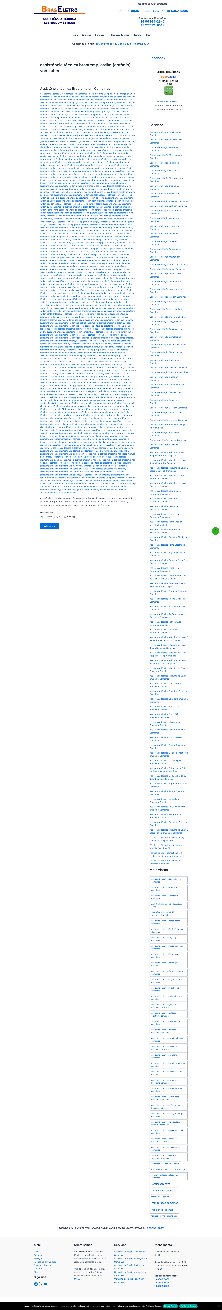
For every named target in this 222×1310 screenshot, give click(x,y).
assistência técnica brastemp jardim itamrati (66, 224)
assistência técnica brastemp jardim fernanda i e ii (78, 207)
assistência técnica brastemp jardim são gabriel (63, 323)
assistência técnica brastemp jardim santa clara (94, 296)
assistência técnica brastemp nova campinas (98, 340)
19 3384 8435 (152, 11)
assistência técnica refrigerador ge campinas (167, 1115)
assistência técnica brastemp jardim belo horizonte (75, 162)
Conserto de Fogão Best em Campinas (168, 407)
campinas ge (179, 1169)
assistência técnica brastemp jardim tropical (61, 335)
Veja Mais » (49, 527)
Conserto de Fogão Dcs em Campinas (168, 367)
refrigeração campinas (165, 1202)
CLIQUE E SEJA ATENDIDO (169, 101)
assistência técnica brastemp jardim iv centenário (108, 227)
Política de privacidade (45, 1262)
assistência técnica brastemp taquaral (103, 406)
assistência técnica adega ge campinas (164, 888)
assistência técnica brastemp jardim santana (84, 311)
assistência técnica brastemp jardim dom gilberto (80, 200)
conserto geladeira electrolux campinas (164, 1176)
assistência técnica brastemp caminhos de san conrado (85, 105)
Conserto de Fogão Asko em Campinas (169, 420)
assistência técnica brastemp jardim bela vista (72, 159)
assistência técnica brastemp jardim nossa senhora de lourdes (70, 260)
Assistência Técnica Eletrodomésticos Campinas (63, 93)
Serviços (38, 1258)
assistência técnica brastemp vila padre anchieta (63, 453)
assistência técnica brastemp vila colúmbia (90, 421)
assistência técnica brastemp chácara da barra (90, 114)
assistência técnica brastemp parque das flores (73, 358)
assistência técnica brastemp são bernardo (81, 403)
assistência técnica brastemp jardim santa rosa (83, 308)
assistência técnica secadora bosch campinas (167, 1131)
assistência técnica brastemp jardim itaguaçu (76, 221)
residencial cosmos (108, 489)
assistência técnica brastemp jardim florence (81, 209)
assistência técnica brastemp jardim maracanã (89, 236)
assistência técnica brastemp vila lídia (87, 442)
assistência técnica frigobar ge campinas (165, 989)
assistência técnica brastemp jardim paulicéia (84, 278)
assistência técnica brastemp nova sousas (90, 343)
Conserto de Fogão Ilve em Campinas (168, 297)
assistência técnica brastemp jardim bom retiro (85, 165)
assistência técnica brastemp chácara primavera (95, 117)
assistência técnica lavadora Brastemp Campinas (96, 480)
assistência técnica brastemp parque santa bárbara (104, 379)
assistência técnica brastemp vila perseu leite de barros (79, 456)
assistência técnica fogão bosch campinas (165, 922)
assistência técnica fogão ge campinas (164, 939)
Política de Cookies (188, 1306)
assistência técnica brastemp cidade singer (97, 123)
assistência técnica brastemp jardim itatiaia (111, 224)
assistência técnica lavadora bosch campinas (167, 1039)
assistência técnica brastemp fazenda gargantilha (78, 138)
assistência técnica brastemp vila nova (114, 448)
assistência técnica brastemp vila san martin (105, 465)
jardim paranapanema (87, 489)
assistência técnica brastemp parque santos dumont (65, 382)
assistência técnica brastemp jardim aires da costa (68, 147)
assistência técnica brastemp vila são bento (61, 471)
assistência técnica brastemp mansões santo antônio (107, 337)
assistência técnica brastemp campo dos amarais (85, 108)
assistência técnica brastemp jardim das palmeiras (78, 195)
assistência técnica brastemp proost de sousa (68, 397)
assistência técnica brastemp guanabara (69, 141)
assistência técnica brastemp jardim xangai (105, 335)
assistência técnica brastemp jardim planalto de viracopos (84, 284)
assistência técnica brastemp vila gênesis (70, 430)
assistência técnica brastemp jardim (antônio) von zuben (67, 144)
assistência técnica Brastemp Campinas (164, 897)
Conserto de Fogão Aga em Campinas (168, 440)
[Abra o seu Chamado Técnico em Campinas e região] (169, 82)
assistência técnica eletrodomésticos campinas (166, 905)
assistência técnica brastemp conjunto (96, 126)
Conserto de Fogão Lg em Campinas (167, 269)
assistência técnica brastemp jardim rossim (93, 293)
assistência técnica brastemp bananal (75, 99)
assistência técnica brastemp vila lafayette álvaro (93, 439)
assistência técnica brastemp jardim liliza (103, 230)
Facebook (157, 58)
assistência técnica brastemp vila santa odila (62, 468)
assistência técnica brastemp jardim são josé (62, 326)
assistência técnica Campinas (95, 474)
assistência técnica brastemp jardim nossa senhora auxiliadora (96, 257)
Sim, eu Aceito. (170, 1306)
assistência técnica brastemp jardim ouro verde (71, 272)
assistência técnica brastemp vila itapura (103, 433)
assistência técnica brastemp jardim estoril (81, 204)
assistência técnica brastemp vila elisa (86, 424)
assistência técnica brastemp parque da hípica (62, 355)
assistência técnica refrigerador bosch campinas (165, 1106)
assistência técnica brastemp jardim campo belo (92, 174)
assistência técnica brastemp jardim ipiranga (75, 218)
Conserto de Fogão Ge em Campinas (168, 317)
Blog (36, 1272)
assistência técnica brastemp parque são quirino (69, 385)
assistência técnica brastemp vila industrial (61, 433)
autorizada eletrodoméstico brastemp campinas (74, 486)
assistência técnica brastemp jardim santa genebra (104, 299)
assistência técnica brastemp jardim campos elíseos (97, 177)
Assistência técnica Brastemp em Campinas (75, 88)
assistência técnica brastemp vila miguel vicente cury (78, 445)
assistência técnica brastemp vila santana (105, 468)
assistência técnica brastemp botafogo (96, 102)
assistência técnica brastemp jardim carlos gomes (97, 180)
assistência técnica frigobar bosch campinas (166, 980)
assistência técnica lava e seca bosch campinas (168, 1073)
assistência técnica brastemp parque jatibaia (88, 373)
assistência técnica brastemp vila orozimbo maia (105, 451)
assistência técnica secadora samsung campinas (164, 1156)
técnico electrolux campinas (164, 1216)
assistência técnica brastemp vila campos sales (87, 418)
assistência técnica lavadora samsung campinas (168, 1064)
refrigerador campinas (161, 1197)
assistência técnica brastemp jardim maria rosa (94, 239)
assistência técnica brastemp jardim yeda (60, 337)
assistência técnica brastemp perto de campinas (72, 394)
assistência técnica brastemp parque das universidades (82, 361)
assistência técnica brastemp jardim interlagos (69, 215)
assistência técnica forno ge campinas (164, 964)
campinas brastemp (160, 1169)
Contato (38, 1268)
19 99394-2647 (154, 1228)
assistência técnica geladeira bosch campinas (167, 997)
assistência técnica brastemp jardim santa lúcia (63, 302)
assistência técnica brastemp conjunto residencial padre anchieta (76, 132)
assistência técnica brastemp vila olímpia (60, 451)
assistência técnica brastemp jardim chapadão (103, 183)
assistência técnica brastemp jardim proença (89, 287)
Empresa (38, 1255)
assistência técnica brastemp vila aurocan (96, 412)
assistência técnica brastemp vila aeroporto (96, 409)
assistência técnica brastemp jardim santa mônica (75, 305)
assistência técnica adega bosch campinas (166, 880)
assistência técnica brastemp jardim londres (90, 233)
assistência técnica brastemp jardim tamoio (113, 332)
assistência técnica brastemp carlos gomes (87, 111)
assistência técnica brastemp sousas (66, 406)
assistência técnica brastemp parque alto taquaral (89, 346)
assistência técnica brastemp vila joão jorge (87, 436)
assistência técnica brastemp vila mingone (73, 448)
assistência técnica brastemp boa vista (113, 99)
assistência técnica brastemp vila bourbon (92, 415)
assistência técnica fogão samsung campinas (167, 947)
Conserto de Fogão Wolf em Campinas (168, 206)
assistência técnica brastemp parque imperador (100, 367)
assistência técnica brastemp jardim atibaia (72, 153)
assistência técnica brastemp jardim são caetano (85, 314)
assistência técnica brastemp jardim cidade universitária (67, 186)
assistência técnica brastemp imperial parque (112, 141)
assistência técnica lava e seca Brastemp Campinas (165, 1081)
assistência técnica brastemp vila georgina (112, 430)
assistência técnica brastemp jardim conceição (73, 189)
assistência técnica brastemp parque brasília (87, 349)
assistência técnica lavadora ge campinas (165, 1056)
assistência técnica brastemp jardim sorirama (69, 332)
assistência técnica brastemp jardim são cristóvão (92, 317)
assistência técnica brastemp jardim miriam (87, 251)
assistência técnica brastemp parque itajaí (95, 370)
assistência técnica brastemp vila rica (64, 462)
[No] (219, 1306)
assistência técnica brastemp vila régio (82, 460)
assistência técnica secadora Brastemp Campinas (164, 1140)
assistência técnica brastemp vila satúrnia (104, 471)
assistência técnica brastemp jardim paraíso (72, 275)
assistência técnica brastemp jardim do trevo (82, 198)
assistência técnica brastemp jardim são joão (110, 323)
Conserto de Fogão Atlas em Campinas (169, 201)
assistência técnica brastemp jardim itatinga (61, 227)
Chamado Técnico (43, 1265)
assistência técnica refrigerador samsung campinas (165, 1123)
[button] (105, 35)
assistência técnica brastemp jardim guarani (75, 212)
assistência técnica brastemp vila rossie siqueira (107, 462)
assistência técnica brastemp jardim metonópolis (91, 248)
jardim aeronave (68, 489)
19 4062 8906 (177, 11)
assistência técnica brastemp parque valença (71, 388)
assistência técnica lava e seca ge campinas (166, 1089)
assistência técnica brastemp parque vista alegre (70, 391)
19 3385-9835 (104, 43)
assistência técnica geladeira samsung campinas (164, 1031)
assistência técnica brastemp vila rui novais (61, 465)
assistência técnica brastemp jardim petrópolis (78, 281)
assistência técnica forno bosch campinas (165, 955)
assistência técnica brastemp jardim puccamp (98, 290)
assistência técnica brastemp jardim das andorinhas (73, 192)
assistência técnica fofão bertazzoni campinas (163, 913)
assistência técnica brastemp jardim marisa (94, 242)
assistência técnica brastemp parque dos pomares (95, 364)
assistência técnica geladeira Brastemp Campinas (91, 477)
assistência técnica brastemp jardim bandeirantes (72, 156)
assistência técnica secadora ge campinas (165, 1148)
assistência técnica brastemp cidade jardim (99, 120)
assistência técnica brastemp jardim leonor (61, 230)
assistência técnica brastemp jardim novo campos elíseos (98, 266)
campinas (155, 1164)
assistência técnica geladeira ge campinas (165, 1022)
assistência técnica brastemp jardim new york (88, 254)
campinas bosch (172, 1164)
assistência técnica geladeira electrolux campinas (164, 1014)
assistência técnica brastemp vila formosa (75, 427)
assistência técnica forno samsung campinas (167, 972)
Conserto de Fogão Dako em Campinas (169, 372)
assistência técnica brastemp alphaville (60, 96)
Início (36, 1251)
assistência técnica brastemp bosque (58, 102)
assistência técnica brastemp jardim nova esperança (86, 263)
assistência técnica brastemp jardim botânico (91, 168)
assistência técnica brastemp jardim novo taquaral (64, 269)
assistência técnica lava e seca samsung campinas (165, 1098)
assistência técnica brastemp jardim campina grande (88, 171)
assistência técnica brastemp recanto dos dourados (70, 400)
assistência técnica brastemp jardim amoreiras (73, 150)
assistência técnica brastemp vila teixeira (60, 474)
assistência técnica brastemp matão (57, 340)
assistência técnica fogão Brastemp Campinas (167, 930)
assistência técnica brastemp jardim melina (88, 245)
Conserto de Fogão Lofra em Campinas (169, 264)
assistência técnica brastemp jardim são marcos (70, 328)
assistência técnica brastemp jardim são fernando (109, 320)
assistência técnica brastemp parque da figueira (101, 352)
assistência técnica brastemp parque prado (88, 376)
